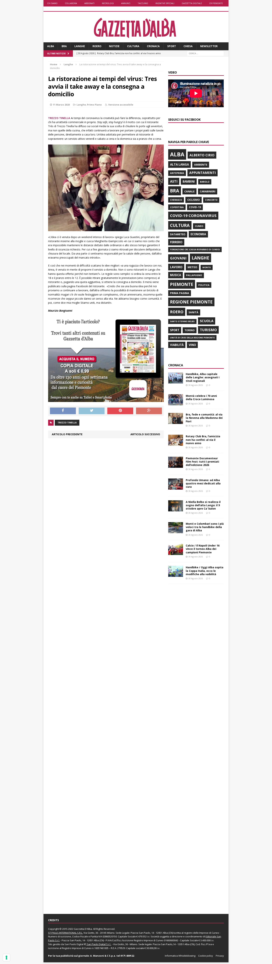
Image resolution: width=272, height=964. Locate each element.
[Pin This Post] (120, 411)
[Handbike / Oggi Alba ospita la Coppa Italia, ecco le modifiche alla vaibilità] (175, 574)
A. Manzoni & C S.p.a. (103, 955)
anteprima (177, 173)
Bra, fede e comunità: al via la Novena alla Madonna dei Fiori (204, 418)
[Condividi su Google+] (149, 411)
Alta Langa (179, 164)
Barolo (204, 181)
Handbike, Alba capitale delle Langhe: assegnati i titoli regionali (202, 377)
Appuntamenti (202, 172)
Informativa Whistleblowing (180, 955)
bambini (189, 181)
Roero (97, 46)
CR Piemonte (216, 3)
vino (192, 345)
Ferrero (176, 242)
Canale (189, 191)
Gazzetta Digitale (192, 3)
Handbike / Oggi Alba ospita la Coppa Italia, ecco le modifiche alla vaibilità (204, 571)
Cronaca (153, 46)
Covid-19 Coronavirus (193, 215)
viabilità (177, 345)
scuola (206, 321)
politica (203, 285)
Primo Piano (94, 104)
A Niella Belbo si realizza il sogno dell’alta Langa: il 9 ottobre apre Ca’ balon (203, 505)
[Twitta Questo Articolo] (92, 411)
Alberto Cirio (201, 155)
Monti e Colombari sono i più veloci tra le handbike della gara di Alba (205, 527)
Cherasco (176, 199)
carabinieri (207, 191)
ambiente (200, 164)
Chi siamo (52, 3)
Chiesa (188, 46)
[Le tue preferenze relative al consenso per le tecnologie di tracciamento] (6, 957)
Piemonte (181, 284)
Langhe (79, 46)
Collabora (71, 3)
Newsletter (209, 46)
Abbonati (89, 3)
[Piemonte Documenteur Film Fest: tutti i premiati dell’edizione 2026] (175, 465)
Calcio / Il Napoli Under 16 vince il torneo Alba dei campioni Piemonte (202, 549)
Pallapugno (194, 275)
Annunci (125, 3)
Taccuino (143, 3)
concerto (211, 199)
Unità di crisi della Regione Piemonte (192, 337)
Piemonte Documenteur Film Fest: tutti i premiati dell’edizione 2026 (202, 461)
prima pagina (179, 293)
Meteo (192, 267)
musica (175, 275)
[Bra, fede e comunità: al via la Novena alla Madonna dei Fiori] (175, 422)
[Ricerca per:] (205, 53)
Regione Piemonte (191, 302)
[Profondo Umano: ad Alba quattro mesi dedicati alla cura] (175, 487)
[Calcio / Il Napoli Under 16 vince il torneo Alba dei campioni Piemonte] (175, 553)
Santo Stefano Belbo (182, 321)
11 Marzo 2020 (61, 104)
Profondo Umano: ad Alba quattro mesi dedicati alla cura (203, 483)
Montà (206, 267)
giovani (178, 258)
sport (174, 330)
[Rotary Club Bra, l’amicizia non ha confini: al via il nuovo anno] (175, 443)
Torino (189, 330)
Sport (171, 46)
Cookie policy (205, 955)
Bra (64, 46)
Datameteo (177, 234)
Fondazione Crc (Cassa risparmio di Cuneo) (195, 249)
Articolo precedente (67, 434)
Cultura (133, 46)
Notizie (114, 46)
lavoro (176, 267)
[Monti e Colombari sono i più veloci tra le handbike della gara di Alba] (175, 531)
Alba (50, 46)
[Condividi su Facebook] (63, 411)
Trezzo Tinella (67, 422)
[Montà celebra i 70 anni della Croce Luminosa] (175, 403)
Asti (173, 181)
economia (198, 234)
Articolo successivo (145, 434)
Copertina (177, 207)
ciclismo (193, 199)
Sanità (193, 312)
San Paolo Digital (74, 944)
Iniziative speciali (164, 3)
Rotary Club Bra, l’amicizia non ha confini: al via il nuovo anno (203, 440)
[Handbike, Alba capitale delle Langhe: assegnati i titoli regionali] (175, 381)
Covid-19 (195, 207)
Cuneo (199, 226)
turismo (208, 329)
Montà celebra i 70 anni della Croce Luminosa (201, 397)
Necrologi (108, 3)
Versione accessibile (120, 104)
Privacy (220, 955)
